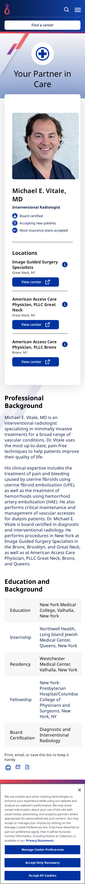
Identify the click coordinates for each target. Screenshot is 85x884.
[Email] (19, 769)
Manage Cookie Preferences (42, 849)
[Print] (9, 769)
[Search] (67, 9)
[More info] (65, 264)
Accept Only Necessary (42, 863)
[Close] (80, 790)
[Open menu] (77, 9)
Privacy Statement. (40, 840)
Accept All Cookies (42, 875)
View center (31, 281)
